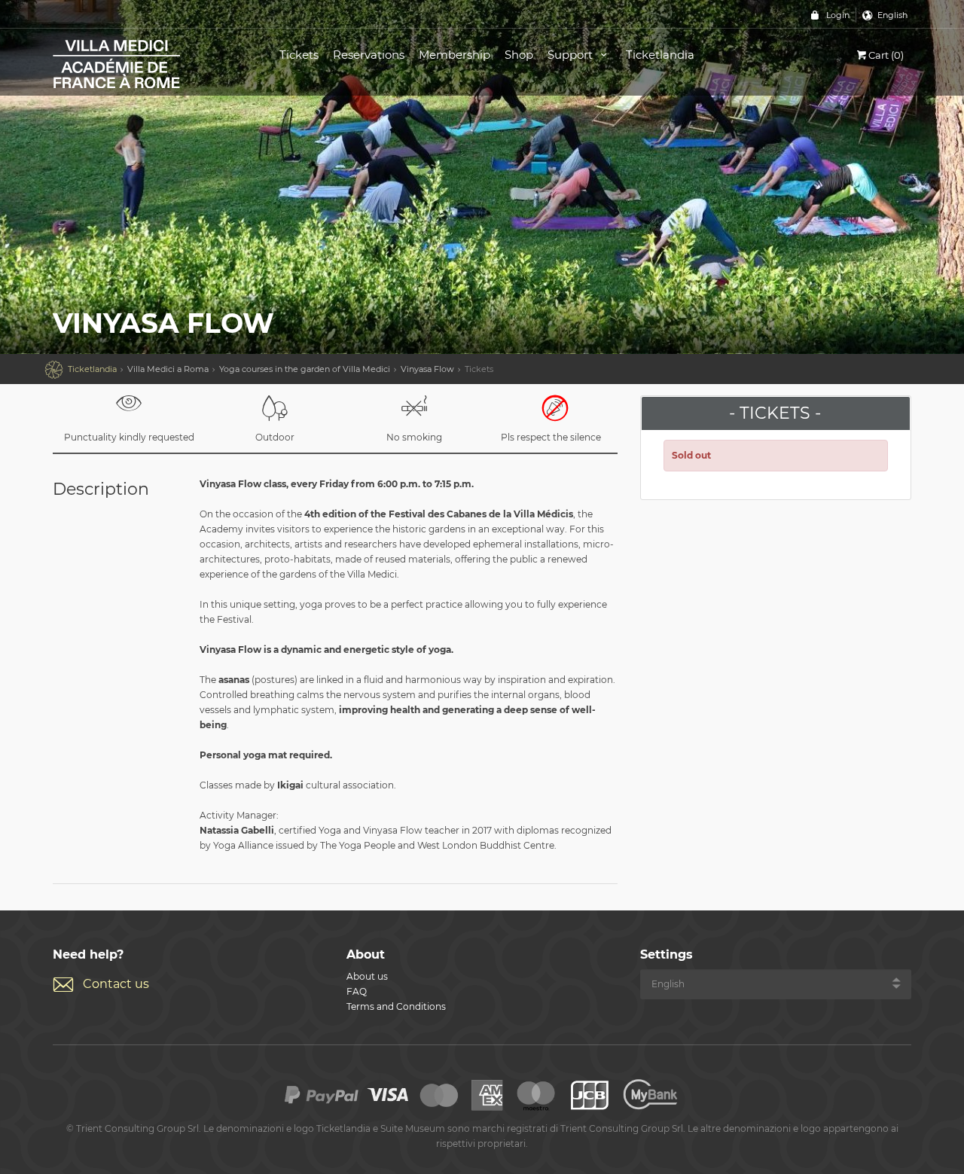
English (892, 15)
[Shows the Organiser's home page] (149, 63)
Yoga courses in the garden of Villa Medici (304, 369)
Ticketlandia (660, 54)
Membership (454, 54)
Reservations (368, 54)
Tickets (299, 54)
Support (572, 54)
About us (367, 976)
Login (838, 15)
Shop (519, 54)
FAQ (356, 991)
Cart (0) (886, 55)
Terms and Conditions (396, 1006)
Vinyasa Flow (427, 369)
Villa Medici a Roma (168, 369)
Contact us (116, 984)
